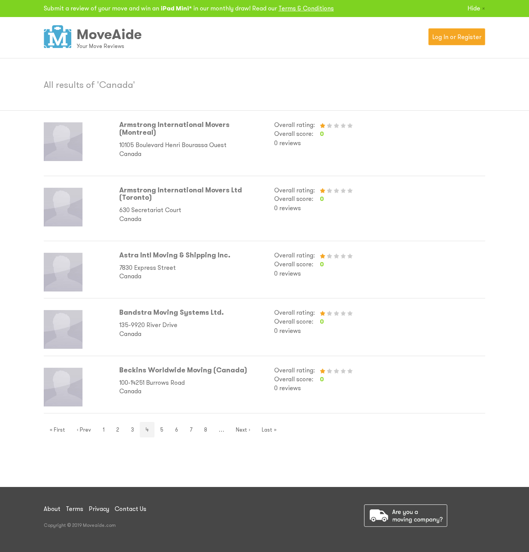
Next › (243, 429)
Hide (476, 8)
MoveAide (109, 34)
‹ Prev (84, 429)
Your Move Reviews (100, 46)
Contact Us (130, 509)
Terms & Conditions (306, 8)
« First (57, 429)
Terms (74, 509)
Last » (269, 429)
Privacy (99, 509)
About (52, 509)
